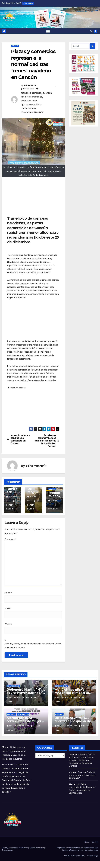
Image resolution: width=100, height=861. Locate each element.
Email (8, 608)
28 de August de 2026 (19, 697)
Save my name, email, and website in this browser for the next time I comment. (33, 645)
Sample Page (92, 855)
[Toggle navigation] (48, 31)
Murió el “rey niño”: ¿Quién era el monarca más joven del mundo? (72, 693)
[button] (91, 31)
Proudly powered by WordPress (15, 848)
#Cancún (47, 93)
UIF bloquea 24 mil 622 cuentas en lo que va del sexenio (73, 721)
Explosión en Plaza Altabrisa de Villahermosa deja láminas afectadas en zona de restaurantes (77, 849)
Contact (95, 842)
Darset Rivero (10, 507)
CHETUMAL (11, 714)
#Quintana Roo (28, 108)
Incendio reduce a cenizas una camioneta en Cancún (20, 439)
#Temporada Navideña (32, 112)
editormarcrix (30, 85)
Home (87, 842)
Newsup (39, 848)
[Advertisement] (33, 198)
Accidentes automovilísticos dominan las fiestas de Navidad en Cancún (45, 440)
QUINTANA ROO (23, 714)
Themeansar (7, 850)
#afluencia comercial (31, 93)
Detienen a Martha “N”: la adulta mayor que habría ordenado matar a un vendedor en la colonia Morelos (82, 760)
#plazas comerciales (31, 104)
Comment (10, 539)
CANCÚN (15, 46)
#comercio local (29, 100)
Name (8, 592)
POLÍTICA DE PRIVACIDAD (74, 855)
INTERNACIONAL (61, 686)
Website (8, 624)
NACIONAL (59, 714)
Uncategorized (13, 686)
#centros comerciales (31, 96)
